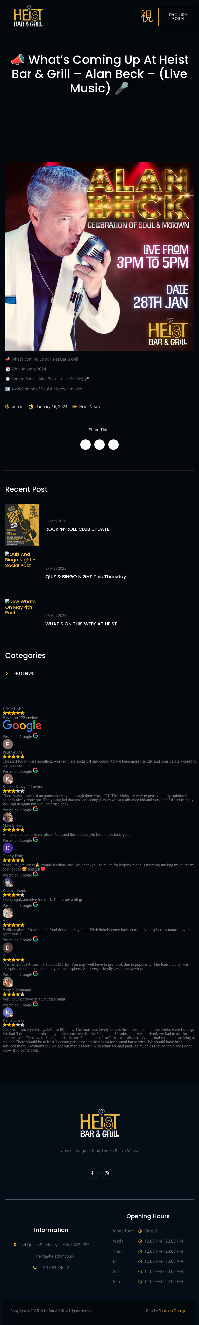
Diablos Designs (174, 1310)
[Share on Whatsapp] (113, 444)
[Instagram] (106, 1173)
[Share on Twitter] (99, 444)
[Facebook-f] (92, 1173)
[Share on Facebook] (85, 444)
